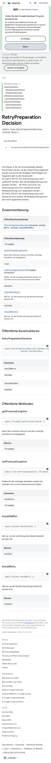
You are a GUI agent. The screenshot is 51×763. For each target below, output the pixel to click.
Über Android (7, 745)
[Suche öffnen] (30, 2)
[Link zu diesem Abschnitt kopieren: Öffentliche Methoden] (35, 404)
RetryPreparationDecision (17, 225)
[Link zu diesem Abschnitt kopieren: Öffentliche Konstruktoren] (41, 331)
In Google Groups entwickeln (13, 698)
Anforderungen (8, 648)
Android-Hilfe (7, 712)
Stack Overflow (8, 732)
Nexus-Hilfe (6, 720)
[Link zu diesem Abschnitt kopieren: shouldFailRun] (19, 516)
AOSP (4, 78)
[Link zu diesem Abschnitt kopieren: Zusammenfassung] (30, 210)
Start (25, 47)
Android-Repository (9, 644)
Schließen (25, 39)
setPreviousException (15, 270)
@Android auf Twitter (10, 678)
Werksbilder (6, 660)
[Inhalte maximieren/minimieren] (19, 83)
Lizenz (6, 749)
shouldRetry (10, 312)
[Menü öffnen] (3, 3)
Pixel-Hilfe (6, 716)
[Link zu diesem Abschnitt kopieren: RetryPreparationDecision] (34, 338)
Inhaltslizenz (29, 623)
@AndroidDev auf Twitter (12, 682)
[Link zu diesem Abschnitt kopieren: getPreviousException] (29, 411)
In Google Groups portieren (12, 702)
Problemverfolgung (9, 736)
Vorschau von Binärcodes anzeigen (15, 656)
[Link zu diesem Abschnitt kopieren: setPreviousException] (29, 461)
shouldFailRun (11, 292)
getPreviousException (15, 250)
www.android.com (9, 724)
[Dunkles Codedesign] (47, 345)
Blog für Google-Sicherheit (12, 690)
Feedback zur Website (33, 749)
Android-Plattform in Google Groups (16, 694)
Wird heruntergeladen (10, 652)
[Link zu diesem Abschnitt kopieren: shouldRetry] (18, 566)
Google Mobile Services (11, 728)
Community (19, 745)
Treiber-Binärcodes (9, 664)
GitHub (5, 667)
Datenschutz (16, 749)
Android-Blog (7, 686)
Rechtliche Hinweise (35, 745)
